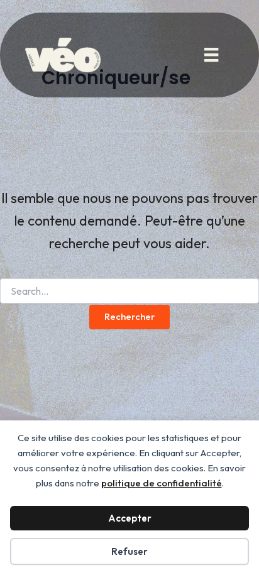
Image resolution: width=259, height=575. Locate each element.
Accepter (130, 518)
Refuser (129, 551)
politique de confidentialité (161, 483)
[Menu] (211, 54)
